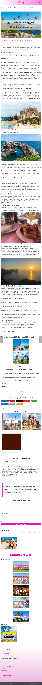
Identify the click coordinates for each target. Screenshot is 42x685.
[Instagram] (14, 555)
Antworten (15, 461)
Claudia (6, 461)
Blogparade (21, 40)
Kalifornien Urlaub (5, 672)
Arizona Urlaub (4, 668)
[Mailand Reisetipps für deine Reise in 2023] (11, 421)
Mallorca (27, 40)
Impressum (31, 683)
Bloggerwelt (16, 40)
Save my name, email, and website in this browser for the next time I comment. (15, 521)
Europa (24, 40)
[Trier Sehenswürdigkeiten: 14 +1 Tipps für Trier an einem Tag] (31, 421)
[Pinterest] (27, 555)
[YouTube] (24, 555)
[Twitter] (17, 555)
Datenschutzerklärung (28, 380)
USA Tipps (4, 654)
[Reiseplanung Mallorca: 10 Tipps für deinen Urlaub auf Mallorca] (21, 25)
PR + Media (36, 683)
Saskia (3, 40)
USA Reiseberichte (5, 653)
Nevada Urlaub (4, 673)
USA (3, 651)
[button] (4, 401)
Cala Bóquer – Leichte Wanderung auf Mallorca (11, 451)
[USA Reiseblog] (21, 2)
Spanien (30, 40)
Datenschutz (26, 683)
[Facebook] (11, 555)
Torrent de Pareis (5, 309)
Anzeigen (11, 52)
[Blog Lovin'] (20, 555)
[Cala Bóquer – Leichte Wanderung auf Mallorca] (11, 442)
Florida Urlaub (4, 670)
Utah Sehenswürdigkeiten (6, 675)
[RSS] (30, 555)
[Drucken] (6, 43)
